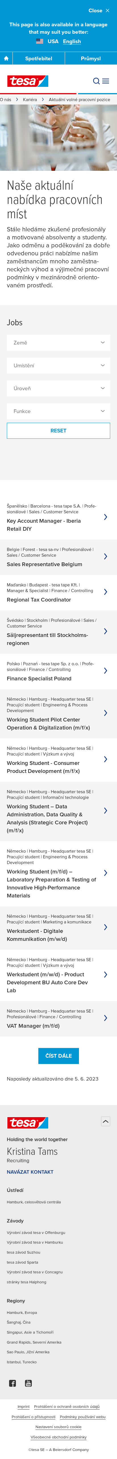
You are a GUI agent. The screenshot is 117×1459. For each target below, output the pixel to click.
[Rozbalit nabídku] (105, 81)
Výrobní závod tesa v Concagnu (35, 1272)
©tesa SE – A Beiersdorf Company (58, 1449)
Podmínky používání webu (83, 1416)
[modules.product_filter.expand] (103, 342)
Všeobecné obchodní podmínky (59, 1437)
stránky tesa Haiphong (26, 1282)
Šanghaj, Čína (18, 1322)
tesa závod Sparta (22, 1262)
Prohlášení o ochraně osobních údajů (67, 1406)
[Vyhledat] (96, 81)
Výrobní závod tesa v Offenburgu (36, 1232)
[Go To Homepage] (6, 58)
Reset (58, 431)
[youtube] (28, 1384)
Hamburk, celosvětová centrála (34, 1202)
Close (96, 10)
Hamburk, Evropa (22, 1312)
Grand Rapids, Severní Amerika (34, 1342)
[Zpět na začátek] (105, 1121)
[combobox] (58, 343)
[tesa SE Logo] (28, 81)
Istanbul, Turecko (22, 1362)
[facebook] (12, 1384)
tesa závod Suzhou (23, 1252)
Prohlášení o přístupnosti (33, 1416)
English (72, 41)
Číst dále (58, 1056)
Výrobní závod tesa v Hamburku (35, 1242)
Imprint (24, 1406)
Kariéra (30, 99)
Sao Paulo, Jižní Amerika (28, 1352)
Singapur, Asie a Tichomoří (30, 1332)
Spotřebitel (38, 58)
